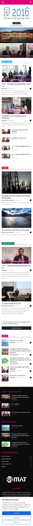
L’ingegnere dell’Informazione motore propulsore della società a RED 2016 (20, 350)
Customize (16, 517)
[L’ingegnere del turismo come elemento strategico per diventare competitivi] (5, 360)
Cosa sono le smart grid (17, 375)
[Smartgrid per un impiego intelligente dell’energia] (16, 182)
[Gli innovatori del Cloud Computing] (16, 218)
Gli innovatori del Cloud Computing (15, 230)
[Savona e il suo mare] (5, 343)
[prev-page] (3, 163)
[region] (16, 511)
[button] (3, 2)
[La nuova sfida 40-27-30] (16, 291)
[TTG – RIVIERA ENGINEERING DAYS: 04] (16, 255)
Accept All (16, 513)
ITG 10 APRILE (15, 404)
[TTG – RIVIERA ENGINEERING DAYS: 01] (6, 156)
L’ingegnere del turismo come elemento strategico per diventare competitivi (20, 360)
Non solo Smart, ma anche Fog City (21, 412)
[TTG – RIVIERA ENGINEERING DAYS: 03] (16, 73)
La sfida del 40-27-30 (16, 25)
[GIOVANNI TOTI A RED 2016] (6, 139)
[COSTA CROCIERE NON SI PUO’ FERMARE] (6, 131)
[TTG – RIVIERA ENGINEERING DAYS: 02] (6, 147)
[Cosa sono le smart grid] (5, 378)
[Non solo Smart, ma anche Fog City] (6, 413)
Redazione (4, 88)
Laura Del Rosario (5, 41)
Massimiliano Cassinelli (8, 200)
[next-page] (5, 163)
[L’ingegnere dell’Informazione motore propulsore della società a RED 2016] (16, 35)
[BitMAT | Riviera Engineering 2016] (16, 13)
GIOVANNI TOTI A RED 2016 (19, 138)
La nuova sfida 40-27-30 (11, 304)
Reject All (16, 522)
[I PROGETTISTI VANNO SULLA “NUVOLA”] (16, 105)
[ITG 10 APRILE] (13, 50)
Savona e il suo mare (16, 340)
